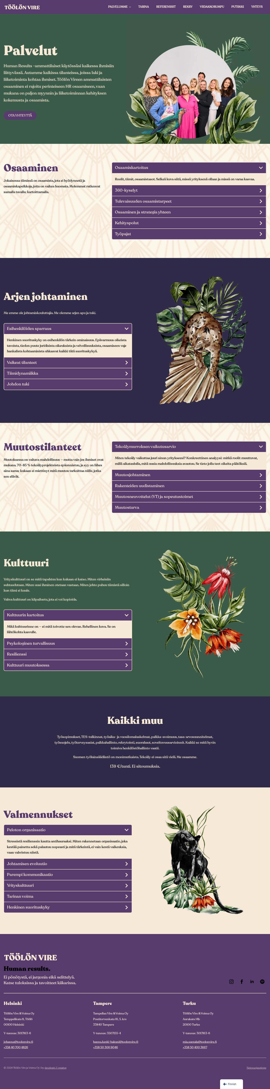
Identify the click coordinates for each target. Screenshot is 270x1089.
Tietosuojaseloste (256, 1068)
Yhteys (257, 7)
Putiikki (237, 7)
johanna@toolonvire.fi (18, 1042)
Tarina (143, 7)
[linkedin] (252, 982)
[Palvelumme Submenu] (131, 7)
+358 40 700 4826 (16, 1047)
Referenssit (166, 7)
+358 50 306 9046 (105, 1047)
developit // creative (55, 1068)
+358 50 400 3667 (195, 1047)
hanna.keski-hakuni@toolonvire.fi (115, 1042)
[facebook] (242, 982)
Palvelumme (118, 7)
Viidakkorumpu (212, 7)
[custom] (262, 982)
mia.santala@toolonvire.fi (200, 1042)
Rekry (187, 7)
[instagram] (231, 982)
